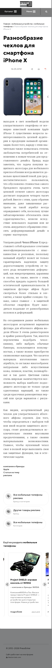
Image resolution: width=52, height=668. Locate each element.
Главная (6, 24)
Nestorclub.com (14, 657)
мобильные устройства (22, 24)
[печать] (39, 69)
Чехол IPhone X (31, 242)
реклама (7, 475)
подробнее (16, 611)
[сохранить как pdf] (45, 69)
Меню (29, 11)
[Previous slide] (7, 584)
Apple (6, 469)
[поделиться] (32, 69)
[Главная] (26, 4)
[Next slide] (45, 584)
